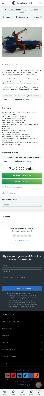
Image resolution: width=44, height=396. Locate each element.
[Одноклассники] (36, 375)
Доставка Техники (9, 356)
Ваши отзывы (7, 328)
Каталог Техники (8, 349)
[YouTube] (13, 375)
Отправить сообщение (22, 288)
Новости (5, 335)
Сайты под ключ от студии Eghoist (20, 385)
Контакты (5, 363)
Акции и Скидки (8, 315)
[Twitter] (25, 375)
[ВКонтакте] (19, 375)
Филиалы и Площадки (10, 322)
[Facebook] (31, 375)
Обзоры (5, 342)
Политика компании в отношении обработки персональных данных (22, 380)
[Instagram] (7, 375)
